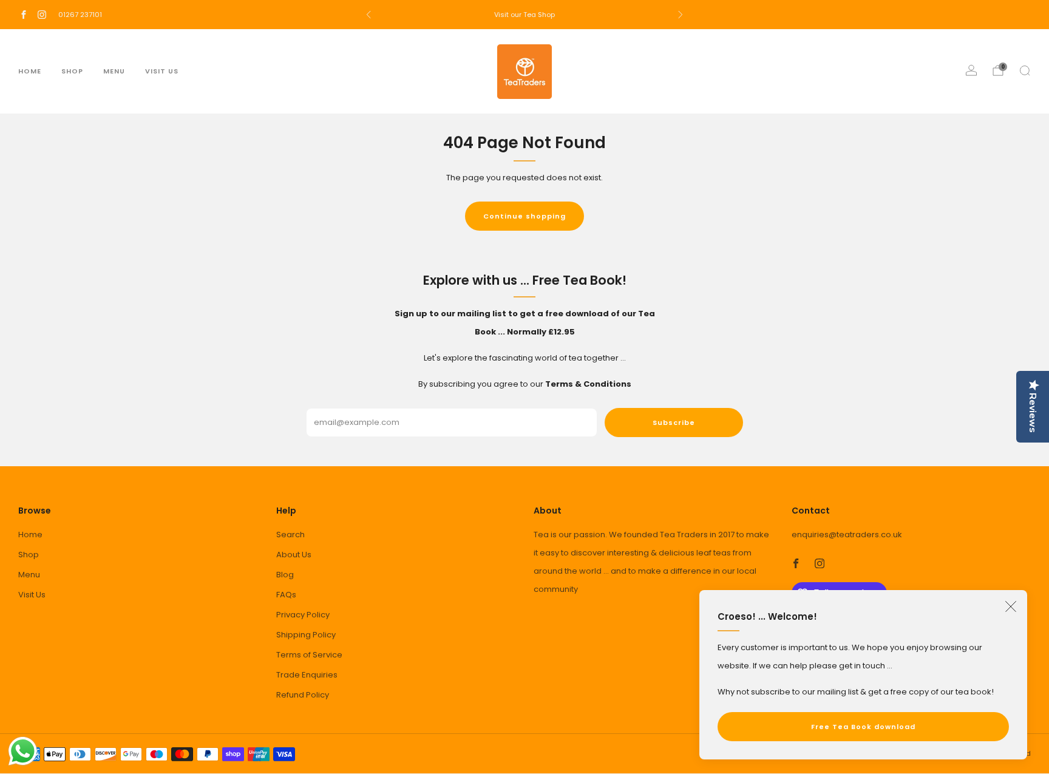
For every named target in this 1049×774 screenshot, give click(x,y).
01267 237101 (80, 14)
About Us (293, 554)
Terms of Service (309, 654)
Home (29, 71)
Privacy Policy (303, 614)
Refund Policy (302, 695)
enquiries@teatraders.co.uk (847, 534)
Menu (114, 71)
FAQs (286, 594)
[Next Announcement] (680, 14)
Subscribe (674, 422)
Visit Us (161, 71)
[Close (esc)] (1010, 606)
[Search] (1025, 70)
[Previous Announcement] (368, 14)
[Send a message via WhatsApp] (22, 751)
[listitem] (524, 14)
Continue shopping (524, 216)
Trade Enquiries (307, 675)
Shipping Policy (306, 634)
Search (290, 534)
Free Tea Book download (863, 727)
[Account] (971, 70)
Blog (285, 574)
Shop (72, 71)
